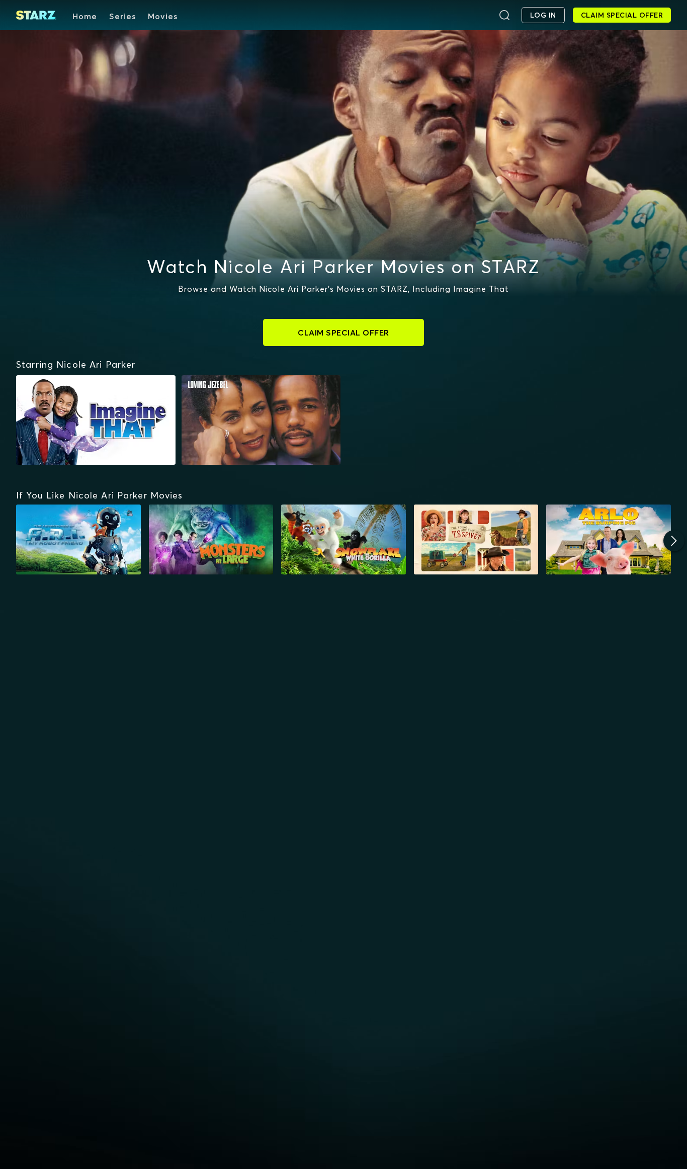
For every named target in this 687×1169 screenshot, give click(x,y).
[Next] (673, 540)
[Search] (504, 15)
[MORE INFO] (78, 539)
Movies (163, 16)
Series (122, 16)
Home (84, 16)
